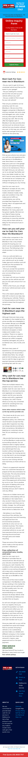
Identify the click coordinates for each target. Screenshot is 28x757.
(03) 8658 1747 (22, 673)
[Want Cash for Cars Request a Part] (14, 34)
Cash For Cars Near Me (14, 748)
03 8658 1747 (20, 8)
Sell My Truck (20, 713)
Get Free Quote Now (22, 693)
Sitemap (18, 706)
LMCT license (16, 399)
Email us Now (22, 679)
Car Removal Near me (20, 716)
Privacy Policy (20, 711)
